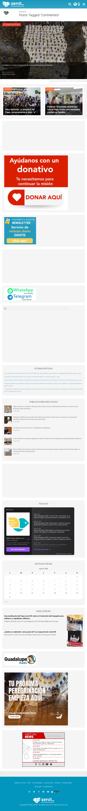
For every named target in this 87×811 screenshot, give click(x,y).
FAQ (29, 783)
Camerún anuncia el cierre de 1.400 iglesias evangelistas (31, 428)
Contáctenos (48, 787)
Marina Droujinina (8, 74)
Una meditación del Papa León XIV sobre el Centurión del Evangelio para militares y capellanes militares (38, 373)
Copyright (37, 787)
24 (10, 593)
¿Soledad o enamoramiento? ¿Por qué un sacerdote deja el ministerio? (27, 377)
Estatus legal (67, 783)
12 (32, 585)
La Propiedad (37, 783)
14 (55, 585)
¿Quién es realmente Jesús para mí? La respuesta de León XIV (30, 632)
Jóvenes (7, 89)
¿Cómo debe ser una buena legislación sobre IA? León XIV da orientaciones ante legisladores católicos (47, 438)
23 (77, 589)
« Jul (5, 602)
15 (66, 585)
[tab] (33, 736)
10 (10, 585)
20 (43, 589)
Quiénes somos (20, 783)
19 (32, 589)
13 (43, 585)
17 (10, 589)
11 (21, 585)
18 (21, 589)
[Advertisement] (43, 136)
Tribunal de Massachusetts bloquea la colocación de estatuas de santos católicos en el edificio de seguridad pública (43, 383)
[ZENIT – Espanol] (24, 4)
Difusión (58, 783)
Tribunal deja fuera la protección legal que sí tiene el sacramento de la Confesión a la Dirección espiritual (38, 380)
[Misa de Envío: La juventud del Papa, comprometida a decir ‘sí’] (22, 101)
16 (77, 585)
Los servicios (48, 783)
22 (66, 589)
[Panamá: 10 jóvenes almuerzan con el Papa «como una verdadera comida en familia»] (64, 101)
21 (55, 589)
